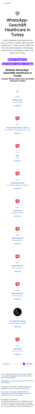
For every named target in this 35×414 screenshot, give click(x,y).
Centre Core (17, 210)
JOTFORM (22, 374)
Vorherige (6, 364)
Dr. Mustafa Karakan (17, 183)
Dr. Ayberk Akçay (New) (17, 321)
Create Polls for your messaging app (11, 380)
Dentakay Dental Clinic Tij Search (17, 127)
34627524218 (25, 388)
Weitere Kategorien (17, 59)
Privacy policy (5, 391)
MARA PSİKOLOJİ (17, 238)
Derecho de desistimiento (16, 395)
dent (17, 155)
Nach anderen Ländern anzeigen (17, 64)
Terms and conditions (16, 391)
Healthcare (17, 105)
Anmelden (7, 3)
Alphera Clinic (17, 100)
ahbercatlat (17, 349)
